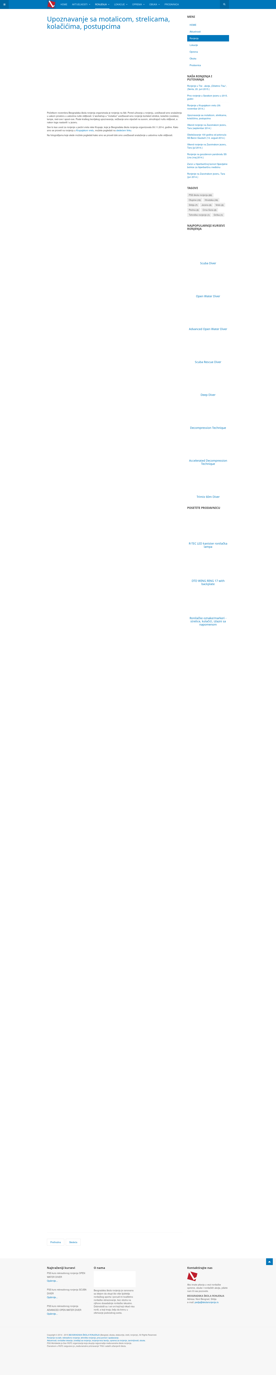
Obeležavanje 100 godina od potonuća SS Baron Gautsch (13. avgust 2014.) (206, 136)
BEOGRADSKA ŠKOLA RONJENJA (84, 1334)
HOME (64, 4)
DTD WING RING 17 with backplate (208, 582)
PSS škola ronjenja (198, 195)
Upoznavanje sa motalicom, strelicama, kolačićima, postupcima (108, 22)
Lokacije (119, 4)
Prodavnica (172, 4)
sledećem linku (123, 130)
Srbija (192, 204)
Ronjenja (101, 4)
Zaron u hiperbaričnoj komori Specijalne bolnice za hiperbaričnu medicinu (207, 165)
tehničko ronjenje (88, 1337)
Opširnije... (52, 1280)
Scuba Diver (208, 263)
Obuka (153, 4)
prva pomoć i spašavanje (108, 1337)
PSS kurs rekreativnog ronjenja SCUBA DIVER (66, 1291)
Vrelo (218, 204)
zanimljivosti (133, 1340)
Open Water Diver (208, 296)
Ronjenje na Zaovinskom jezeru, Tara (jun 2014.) (206, 175)
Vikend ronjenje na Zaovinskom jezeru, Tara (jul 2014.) (206, 146)
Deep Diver (208, 395)
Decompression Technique (208, 428)
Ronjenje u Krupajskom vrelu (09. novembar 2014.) (204, 107)
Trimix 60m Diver (208, 497)
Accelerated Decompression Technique (208, 462)
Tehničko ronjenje (198, 214)
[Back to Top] (269, 1261)
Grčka (217, 214)
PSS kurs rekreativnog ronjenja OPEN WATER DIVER (66, 1274)
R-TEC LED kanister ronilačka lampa (208, 545)
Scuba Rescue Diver (208, 362)
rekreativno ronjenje (71, 1337)
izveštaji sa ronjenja (82, 1340)
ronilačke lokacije (65, 1340)
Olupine (193, 200)
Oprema (137, 4)
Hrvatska (209, 200)
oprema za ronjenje (118, 1340)
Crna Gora (208, 209)
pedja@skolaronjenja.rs (206, 1302)
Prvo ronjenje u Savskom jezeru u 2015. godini (207, 97)
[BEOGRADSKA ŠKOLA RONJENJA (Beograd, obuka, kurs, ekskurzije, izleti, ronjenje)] (51, 4)
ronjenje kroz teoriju (100, 1340)
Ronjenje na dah (54, 1337)
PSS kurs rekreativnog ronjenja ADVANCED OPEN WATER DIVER (64, 1307)
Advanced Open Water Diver (208, 329)
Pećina (192, 209)
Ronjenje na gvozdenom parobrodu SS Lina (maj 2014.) (206, 156)
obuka (142, 1340)
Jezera (205, 204)
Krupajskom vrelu (85, 130)
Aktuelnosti (80, 4)
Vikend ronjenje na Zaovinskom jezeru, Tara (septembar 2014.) (206, 126)
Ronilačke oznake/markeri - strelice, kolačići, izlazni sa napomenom (208, 621)
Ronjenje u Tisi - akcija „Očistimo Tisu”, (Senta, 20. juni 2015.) (207, 87)
